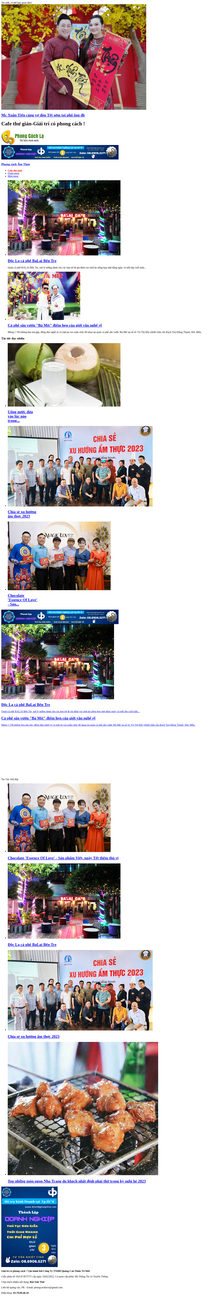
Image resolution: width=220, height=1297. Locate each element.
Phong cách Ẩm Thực (15, 164)
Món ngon (13, 176)
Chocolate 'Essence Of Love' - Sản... (22, 599)
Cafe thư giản (15, 170)
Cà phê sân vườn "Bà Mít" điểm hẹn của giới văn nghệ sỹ (55, 325)
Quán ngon (13, 173)
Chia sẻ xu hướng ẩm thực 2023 (22, 514)
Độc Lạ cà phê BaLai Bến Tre (32, 261)
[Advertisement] (203, 1248)
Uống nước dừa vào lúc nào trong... (20, 416)
